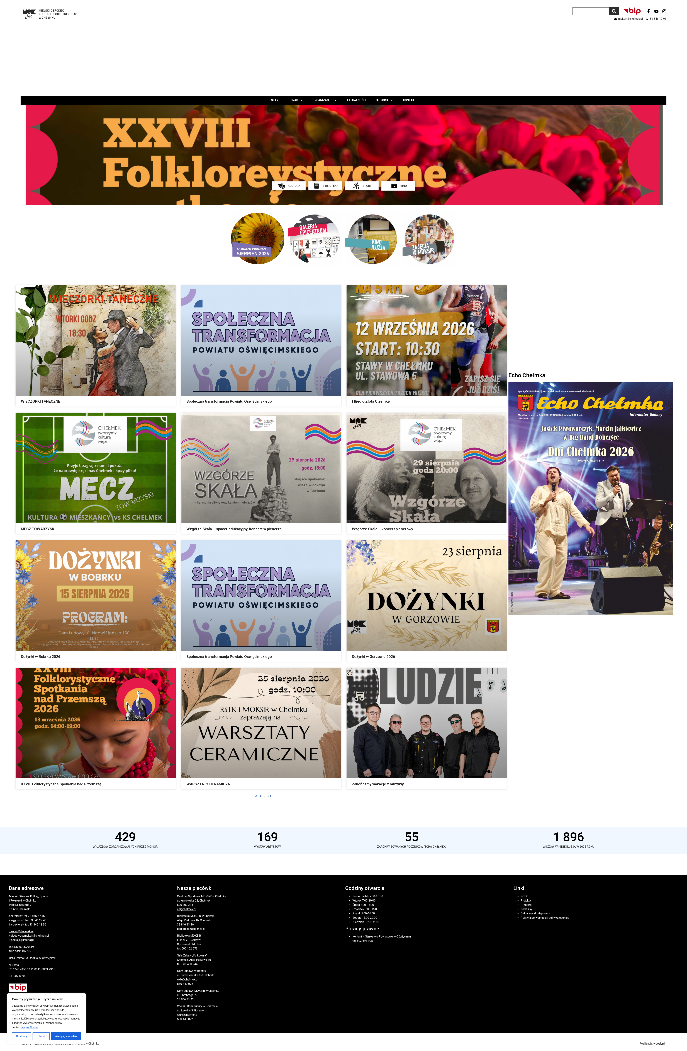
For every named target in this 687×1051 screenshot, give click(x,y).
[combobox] (590, 11)
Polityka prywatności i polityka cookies (545, 917)
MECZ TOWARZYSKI (38, 529)
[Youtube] (656, 11)
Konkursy (526, 909)
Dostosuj (21, 1036)
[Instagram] (664, 11)
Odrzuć (41, 1036)
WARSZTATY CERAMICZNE (209, 784)
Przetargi (526, 905)
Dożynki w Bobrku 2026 (40, 656)
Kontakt (409, 100)
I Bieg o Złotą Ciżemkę (371, 401)
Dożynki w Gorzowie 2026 (373, 656)
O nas (294, 100)
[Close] (82, 996)
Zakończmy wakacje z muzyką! (378, 784)
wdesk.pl (659, 1043)
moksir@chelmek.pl (21, 931)
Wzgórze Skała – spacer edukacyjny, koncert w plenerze (234, 529)
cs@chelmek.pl (186, 909)
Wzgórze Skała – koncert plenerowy (382, 529)
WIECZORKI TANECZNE (40, 401)
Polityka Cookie (29, 1027)
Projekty (526, 900)
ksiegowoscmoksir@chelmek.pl (29, 935)
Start (275, 100)
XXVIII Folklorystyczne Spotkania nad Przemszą (61, 784)
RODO (524, 896)
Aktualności (356, 100)
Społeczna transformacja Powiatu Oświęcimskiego (229, 401)
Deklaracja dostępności (535, 913)
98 (269, 796)
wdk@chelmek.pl (187, 979)
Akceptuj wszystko (66, 1036)
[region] (46, 1018)
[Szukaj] (614, 11)
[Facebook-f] (648, 11)
